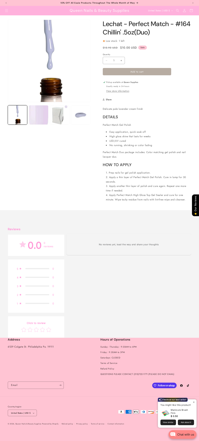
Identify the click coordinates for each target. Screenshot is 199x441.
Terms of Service (108, 363)
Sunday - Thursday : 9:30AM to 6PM (118, 346)
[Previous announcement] (6, 3)
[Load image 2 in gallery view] (38, 115)
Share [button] (109, 99)
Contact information (116, 424)
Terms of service (97, 424)
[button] (6, 10)
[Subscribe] (60, 385)
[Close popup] (194, 402)
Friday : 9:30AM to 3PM (112, 352)
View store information (117, 91)
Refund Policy (107, 368)
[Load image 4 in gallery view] (80, 115)
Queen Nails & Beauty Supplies (28, 424)
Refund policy (67, 424)
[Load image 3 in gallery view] (59, 115)
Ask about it (186, 422)
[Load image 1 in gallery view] (17, 115)
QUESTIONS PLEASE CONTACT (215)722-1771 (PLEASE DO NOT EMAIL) (137, 374)
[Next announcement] (193, 3)
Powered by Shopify (50, 424)
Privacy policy (82, 424)
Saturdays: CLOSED (110, 357)
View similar (168, 422)
